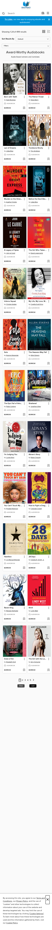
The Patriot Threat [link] (36, 97)
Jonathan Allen (36, 407)
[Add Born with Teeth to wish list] (24, 108)
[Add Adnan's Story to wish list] (48, 465)
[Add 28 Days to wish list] (48, 568)
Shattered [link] (33, 403)
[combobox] (21, 13)
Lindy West (34, 611)
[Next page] (33, 680)
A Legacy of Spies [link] (11, 250)
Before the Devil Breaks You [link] (38, 199)
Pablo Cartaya (11, 407)
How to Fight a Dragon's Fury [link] (38, 506)
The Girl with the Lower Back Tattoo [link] (38, 659)
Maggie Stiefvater (12, 611)
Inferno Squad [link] (10, 301)
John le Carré (10, 253)
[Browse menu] (48, 13)
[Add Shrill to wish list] (48, 619)
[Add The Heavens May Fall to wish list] (48, 363)
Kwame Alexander (12, 355)
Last (32, 686)
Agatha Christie (11, 202)
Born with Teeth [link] (10, 97)
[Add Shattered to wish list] (48, 414)
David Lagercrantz (37, 253)
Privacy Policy (22, 901)
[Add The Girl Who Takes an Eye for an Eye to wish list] (48, 261)
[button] (43, 32)
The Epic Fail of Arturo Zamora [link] (13, 403)
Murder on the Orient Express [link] (13, 199)
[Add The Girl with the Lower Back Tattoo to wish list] (48, 670)
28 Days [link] (32, 557)
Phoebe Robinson (12, 509)
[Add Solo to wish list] (24, 363)
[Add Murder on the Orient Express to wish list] (24, 210)
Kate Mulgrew (11, 100)
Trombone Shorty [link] (36, 148)
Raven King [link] (8, 608)
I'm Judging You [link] (10, 454)
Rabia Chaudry (36, 458)
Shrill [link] (31, 608)
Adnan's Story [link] (34, 454)
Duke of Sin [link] (9, 659)
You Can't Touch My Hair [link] (13, 506)
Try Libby (8, 19)
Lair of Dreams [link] (10, 148)
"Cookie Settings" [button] (36, 913)
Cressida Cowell (36, 509)
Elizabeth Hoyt (11, 662)
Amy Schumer (35, 662)
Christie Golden (11, 304)
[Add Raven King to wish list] (24, 619)
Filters (6, 46)
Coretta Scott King (37, 304)
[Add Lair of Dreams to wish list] (24, 159)
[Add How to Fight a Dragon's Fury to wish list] (48, 516)
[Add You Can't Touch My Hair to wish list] (24, 516)
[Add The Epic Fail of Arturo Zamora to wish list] (24, 414)
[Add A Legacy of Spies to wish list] (24, 261)
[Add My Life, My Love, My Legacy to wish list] (48, 312)
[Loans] (43, 14)
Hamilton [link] (8, 557)
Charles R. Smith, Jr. (37, 560)
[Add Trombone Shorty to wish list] (48, 159)
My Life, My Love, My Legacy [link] (38, 301)
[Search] (3, 13)
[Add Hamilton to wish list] (24, 568)
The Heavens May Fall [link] (38, 352)
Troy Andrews (35, 151)
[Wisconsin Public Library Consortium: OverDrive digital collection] (26, 5)
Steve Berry (34, 100)
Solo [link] (6, 352)
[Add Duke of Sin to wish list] (24, 670)
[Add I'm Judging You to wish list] (24, 465)
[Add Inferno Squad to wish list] (24, 312)
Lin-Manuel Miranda (13, 560)
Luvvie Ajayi (10, 458)
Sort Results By (8, 39)
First (21, 686)
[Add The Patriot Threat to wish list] (48, 108)
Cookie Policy (12, 923)
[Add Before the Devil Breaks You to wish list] (48, 210)
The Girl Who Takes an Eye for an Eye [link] (38, 250)
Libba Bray (9, 151)
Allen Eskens (35, 355)
